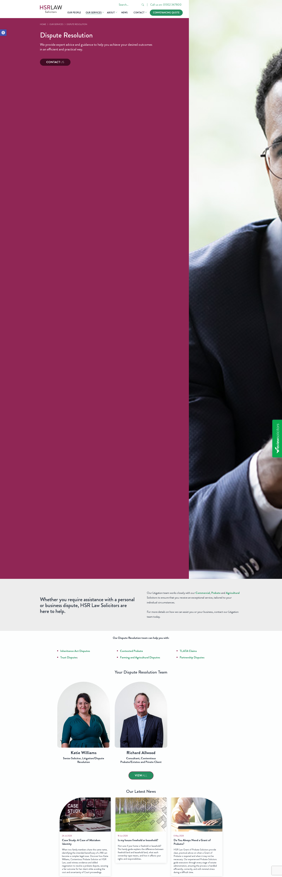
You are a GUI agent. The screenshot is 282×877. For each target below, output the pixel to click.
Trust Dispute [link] (68, 657)
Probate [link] (216, 593)
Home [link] (43, 24)
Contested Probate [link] (131, 651)
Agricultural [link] (233, 593)
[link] (3, 32)
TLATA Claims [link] (188, 651)
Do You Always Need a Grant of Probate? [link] (192, 842)
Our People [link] (74, 12)
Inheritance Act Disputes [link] (75, 651)
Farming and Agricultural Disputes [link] (140, 657)
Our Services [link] (94, 12)
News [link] (124, 12)
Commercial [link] (202, 593)
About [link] (111, 12)
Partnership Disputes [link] (192, 657)
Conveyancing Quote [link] (166, 12)
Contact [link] (139, 12)
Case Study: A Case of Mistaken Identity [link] (81, 842)
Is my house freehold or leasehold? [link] (138, 840)
